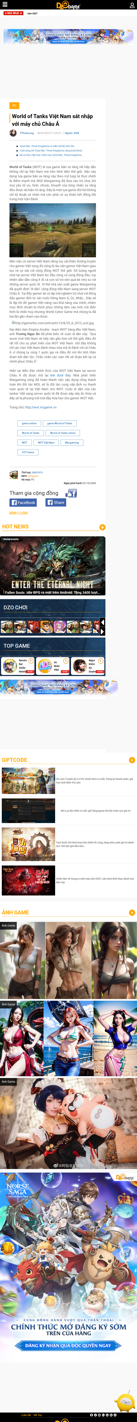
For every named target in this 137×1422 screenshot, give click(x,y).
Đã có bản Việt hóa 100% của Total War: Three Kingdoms (51, 155)
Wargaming (72, 442)
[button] (102, 631)
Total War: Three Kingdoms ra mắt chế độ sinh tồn (47, 146)
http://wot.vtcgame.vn (41, 407)
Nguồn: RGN (72, 133)
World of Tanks (30, 433)
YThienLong (27, 133)
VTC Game (28, 452)
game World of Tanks (59, 423)
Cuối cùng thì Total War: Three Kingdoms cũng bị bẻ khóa (51, 150)
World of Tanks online (62, 433)
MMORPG (37, 472)
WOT (24, 442)
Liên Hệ (26, 1415)
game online (29, 423)
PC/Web (8, 539)
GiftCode (14, 760)
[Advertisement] (68, 74)
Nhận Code (95, 780)
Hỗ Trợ (38, 1415)
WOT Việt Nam (46, 442)
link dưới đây (60, 375)
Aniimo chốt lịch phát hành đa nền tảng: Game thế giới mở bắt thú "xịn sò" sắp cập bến (54, 593)
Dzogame (33, 476)
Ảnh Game (15, 912)
